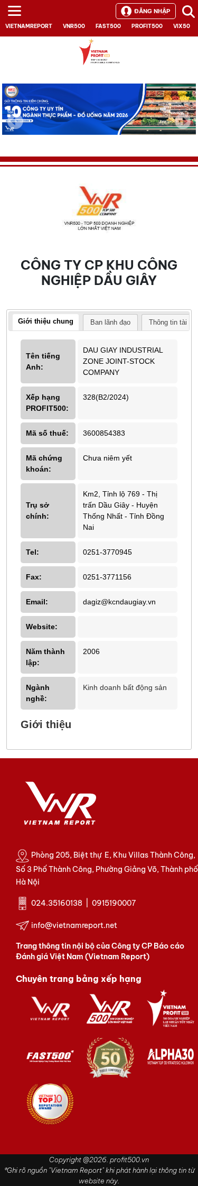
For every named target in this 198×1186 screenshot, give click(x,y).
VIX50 (181, 26)
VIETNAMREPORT (28, 26)
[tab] (46, 322)
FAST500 (108, 26)
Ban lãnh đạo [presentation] (110, 322)
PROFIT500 (147, 26)
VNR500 (74, 26)
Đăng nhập (152, 11)
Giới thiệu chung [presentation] (45, 321)
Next (183, 128)
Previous (15, 121)
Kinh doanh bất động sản (125, 687)
